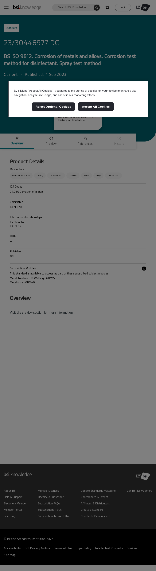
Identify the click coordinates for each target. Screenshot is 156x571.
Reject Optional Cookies (53, 106)
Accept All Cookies (96, 106)
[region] (78, 99)
